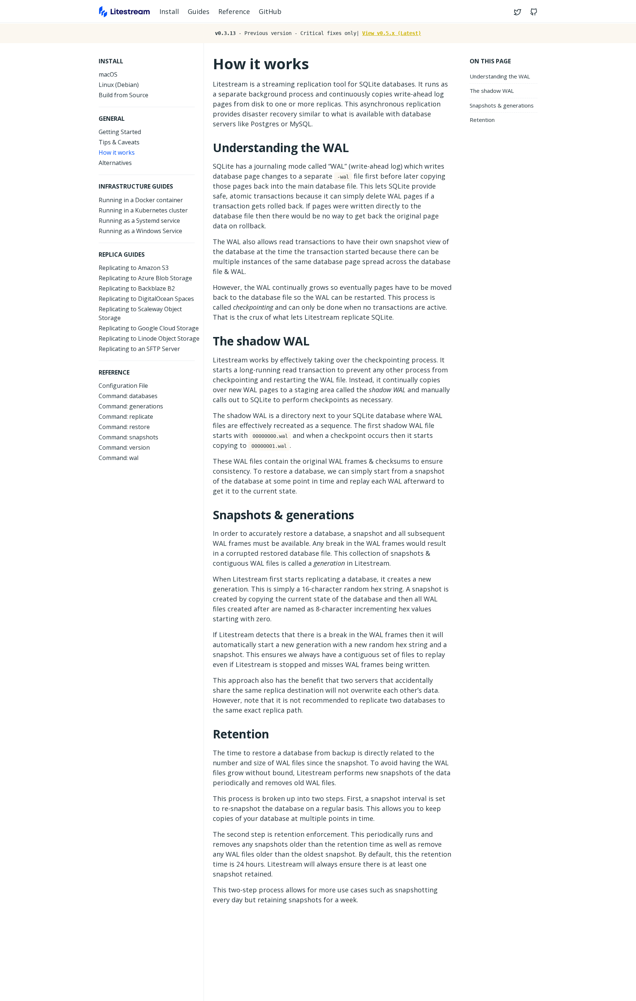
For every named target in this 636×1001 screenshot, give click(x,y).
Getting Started (120, 132)
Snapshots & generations (502, 105)
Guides (198, 11)
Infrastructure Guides (136, 186)
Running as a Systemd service (139, 221)
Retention (482, 120)
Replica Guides (122, 254)
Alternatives (115, 163)
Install (169, 11)
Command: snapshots (128, 437)
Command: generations (131, 406)
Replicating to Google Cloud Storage (149, 328)
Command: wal (118, 458)
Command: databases (128, 396)
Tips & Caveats (119, 142)
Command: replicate (126, 416)
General (112, 119)
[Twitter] (519, 12)
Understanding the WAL (500, 76)
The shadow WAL (492, 91)
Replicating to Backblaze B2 (137, 288)
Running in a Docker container (141, 200)
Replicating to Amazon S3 (134, 268)
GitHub (270, 11)
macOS (108, 74)
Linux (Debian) (119, 85)
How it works (117, 152)
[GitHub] (532, 12)
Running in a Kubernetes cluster (143, 210)
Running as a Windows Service (140, 231)
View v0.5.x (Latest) (391, 33)
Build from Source (123, 95)
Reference (234, 11)
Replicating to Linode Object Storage (149, 338)
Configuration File (123, 386)
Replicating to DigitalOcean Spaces (146, 299)
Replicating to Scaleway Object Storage (140, 313)
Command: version (124, 447)
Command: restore (124, 427)
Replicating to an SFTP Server (139, 349)
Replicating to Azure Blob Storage (145, 278)
